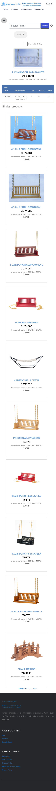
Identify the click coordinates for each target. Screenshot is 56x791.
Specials (5, 738)
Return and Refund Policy (11, 766)
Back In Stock (7, 742)
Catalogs (14, 9)
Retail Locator (26, 9)
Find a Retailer (7, 759)
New (3, 735)
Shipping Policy (7, 763)
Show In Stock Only (35, 44)
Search (45, 26)
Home (6, 9)
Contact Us (39, 9)
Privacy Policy (7, 770)
